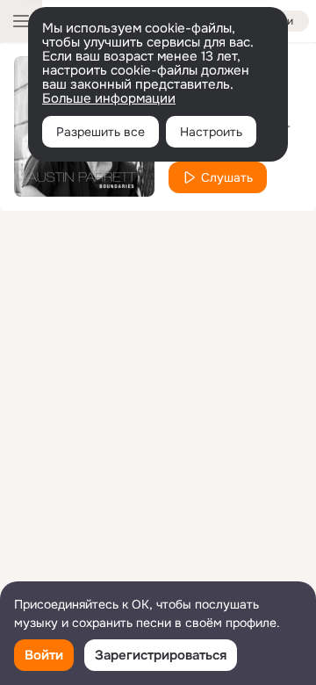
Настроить (211, 132)
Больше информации (109, 98)
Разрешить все (100, 132)
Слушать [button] (227, 177)
